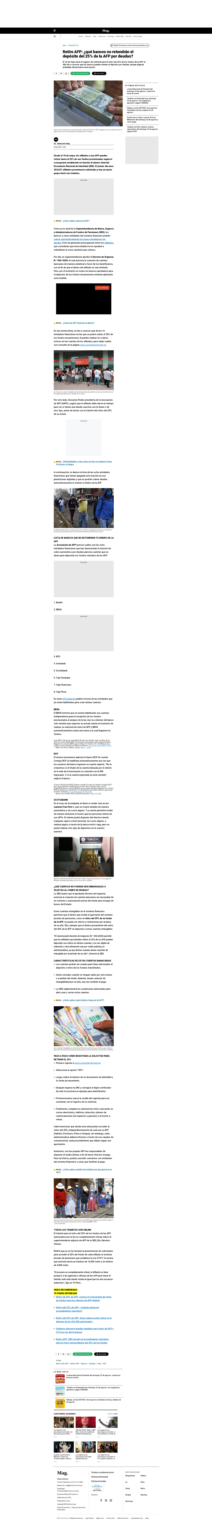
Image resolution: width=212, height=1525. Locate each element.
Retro (143, 1488)
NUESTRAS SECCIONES (132, 1472)
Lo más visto (61, 1372)
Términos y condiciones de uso (102, 1472)
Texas (94, 36)
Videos (143, 1476)
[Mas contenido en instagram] (110, 1500)
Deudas (92, 1364)
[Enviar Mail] (55, 144)
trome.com (110, 1518)
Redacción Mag (63, 144)
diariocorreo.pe (123, 1518)
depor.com (100, 1518)
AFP (104, 1364)
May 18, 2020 (96, 794)
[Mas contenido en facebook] (101, 1500)
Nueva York (102, 36)
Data (142, 1482)
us (126, 1482)
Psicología (111, 36)
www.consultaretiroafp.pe (93, 345)
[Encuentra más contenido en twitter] (61, 73)
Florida (81, 36)
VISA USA (128, 36)
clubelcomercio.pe (76, 1518)
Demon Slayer (138, 36)
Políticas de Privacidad (99, 1477)
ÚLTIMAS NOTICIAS (135, 85)
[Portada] (62, 1477)
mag (146, 1518)
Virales (128, 1495)
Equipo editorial (62, 1479)
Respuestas (130, 1476)
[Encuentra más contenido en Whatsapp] (66, 73)
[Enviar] (55, 37)
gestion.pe (90, 1518)
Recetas (144, 1495)
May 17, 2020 (86, 747)
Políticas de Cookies (98, 1481)
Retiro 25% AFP (62, 1364)
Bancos (84, 1364)
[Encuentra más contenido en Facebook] (56, 73)
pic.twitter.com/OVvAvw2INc (80, 792)
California (88, 36)
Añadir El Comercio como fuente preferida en (130, 45)
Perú (99, 1364)
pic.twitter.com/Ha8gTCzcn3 (100, 746)
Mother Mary (120, 36)
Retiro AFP (75, 1364)
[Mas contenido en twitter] (106, 1500)
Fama (127, 1488)
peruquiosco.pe (137, 1518)
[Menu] (56, 30)
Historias (129, 1501)
